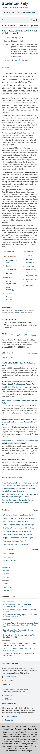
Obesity (8, 266)
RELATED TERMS (28, 251)
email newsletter (29, 12)
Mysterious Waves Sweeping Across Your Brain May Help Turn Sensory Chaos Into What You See (20, 625)
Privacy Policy (8, 729)
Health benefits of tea (32, 280)
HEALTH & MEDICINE (8, 554)
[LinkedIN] (23, 60)
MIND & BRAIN (6, 567)
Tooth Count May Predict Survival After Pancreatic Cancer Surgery (17, 605)
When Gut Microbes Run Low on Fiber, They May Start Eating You (19, 649)
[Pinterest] (19, 60)
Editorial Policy (20, 729)
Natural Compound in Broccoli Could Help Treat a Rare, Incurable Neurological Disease (20, 495)
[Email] (26, 60)
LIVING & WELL (6, 580)
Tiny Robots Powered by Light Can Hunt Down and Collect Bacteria (20, 615)
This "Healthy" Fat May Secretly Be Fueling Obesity (18, 364)
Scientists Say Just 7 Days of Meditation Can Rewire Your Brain (19, 655)
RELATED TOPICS (8, 251)
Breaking (5, 510)
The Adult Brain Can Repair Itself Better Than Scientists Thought (19, 636)
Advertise (33, 726)
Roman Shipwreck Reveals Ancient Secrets (19, 518)
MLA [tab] (18, 335)
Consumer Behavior (9, 298)
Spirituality (7, 574)
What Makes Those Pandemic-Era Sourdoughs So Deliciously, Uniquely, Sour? (20, 442)
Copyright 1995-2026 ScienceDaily (16, 732)
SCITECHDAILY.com (16, 478)
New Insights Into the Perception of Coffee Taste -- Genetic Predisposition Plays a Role (18, 383)
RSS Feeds (9, 680)
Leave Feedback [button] (11, 716)
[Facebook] (12, 60)
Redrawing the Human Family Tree (15, 541)
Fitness (5, 564)
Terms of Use (33, 729)
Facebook (8, 695)
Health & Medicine (10, 256)
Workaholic (30, 262)
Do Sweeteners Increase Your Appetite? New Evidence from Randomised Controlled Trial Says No (19, 421)
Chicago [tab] (33, 335)
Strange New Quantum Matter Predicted (17, 521)
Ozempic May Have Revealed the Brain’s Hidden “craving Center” (18, 631)
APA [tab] (25, 335)
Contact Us (9, 720)
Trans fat (29, 255)
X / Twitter (8, 699)
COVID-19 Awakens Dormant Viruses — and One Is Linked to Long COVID (19, 644)
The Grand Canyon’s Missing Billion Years (18, 528)
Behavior (6, 577)
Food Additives (11, 269)
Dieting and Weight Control (11, 282)
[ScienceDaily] (15, 3)
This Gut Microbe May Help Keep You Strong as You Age (20, 610)
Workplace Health (9, 560)
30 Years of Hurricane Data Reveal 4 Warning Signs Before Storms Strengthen (18, 489)
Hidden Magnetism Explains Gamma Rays (18, 524)
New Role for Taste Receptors (13, 459)
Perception (9, 293)
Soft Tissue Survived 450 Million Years (17, 531)
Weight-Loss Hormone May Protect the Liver (19, 515)
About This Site (7, 726)
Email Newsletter (11, 677)
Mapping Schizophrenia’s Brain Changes (18, 537)
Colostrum (29, 285)
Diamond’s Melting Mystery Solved (15, 544)
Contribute (24, 726)
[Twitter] (16, 60)
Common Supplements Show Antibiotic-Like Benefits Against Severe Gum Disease (18, 501)
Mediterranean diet (31, 271)
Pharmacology (8, 557)
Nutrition (9, 273)
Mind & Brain (8, 277)
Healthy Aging (8, 587)
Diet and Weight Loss (11, 261)
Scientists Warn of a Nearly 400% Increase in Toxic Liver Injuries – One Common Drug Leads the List (20, 484)
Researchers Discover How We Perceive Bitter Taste (19, 401)
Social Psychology (10, 288)
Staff (16, 726)
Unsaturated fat (31, 275)
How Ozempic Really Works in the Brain (17, 534)
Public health (30, 266)
